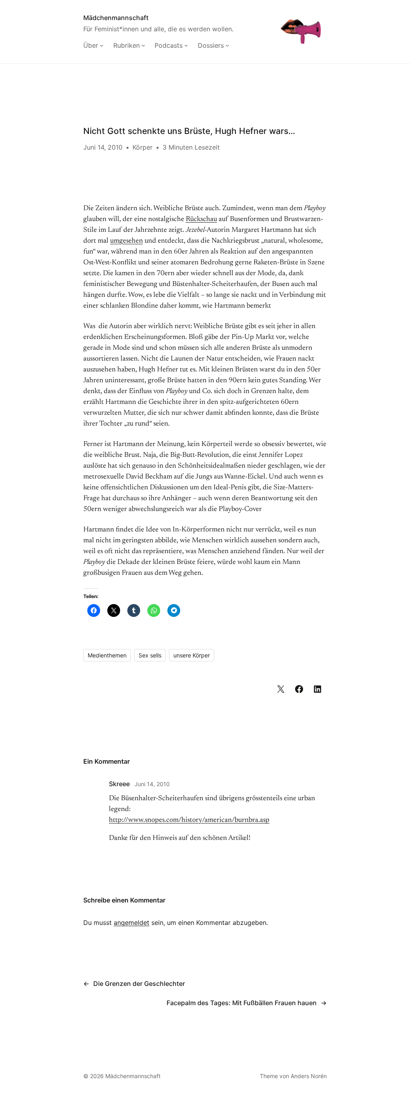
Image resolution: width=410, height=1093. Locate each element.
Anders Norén (309, 1076)
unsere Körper (191, 655)
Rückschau (201, 219)
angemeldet (131, 923)
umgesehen (126, 241)
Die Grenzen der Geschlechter (139, 983)
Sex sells (150, 655)
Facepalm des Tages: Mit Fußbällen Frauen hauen (242, 1003)
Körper (143, 147)
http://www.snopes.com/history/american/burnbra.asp (189, 820)
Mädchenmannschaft (116, 18)
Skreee (119, 784)
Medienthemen (107, 655)
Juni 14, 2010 (152, 784)
